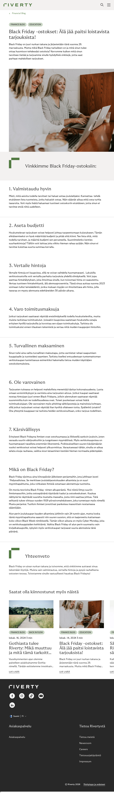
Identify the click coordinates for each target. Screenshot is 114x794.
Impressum (85, 761)
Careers (83, 749)
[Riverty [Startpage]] (18, 5)
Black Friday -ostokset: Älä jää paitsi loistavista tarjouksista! (81, 648)
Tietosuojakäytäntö (90, 755)
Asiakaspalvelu (17, 737)
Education (35, 25)
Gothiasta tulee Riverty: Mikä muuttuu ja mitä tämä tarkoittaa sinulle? (31, 648)
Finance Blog (18, 25)
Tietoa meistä (87, 737)
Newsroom (85, 743)
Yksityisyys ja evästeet (94, 784)
